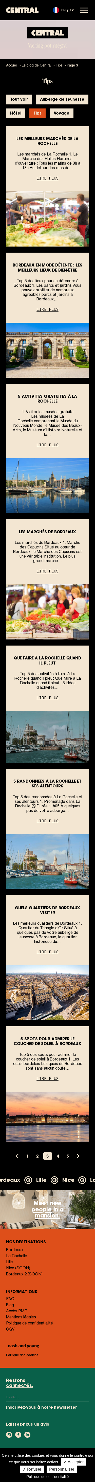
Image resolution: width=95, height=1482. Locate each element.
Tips (59, 65)
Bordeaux (14, 1249)
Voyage (61, 113)
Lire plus (47, 178)
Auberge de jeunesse (62, 99)
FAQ (10, 1298)
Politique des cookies (22, 1355)
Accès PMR (16, 1311)
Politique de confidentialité (29, 1323)
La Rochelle (16, 1255)
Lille (9, 1261)
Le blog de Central (36, 65)
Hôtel (15, 113)
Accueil (11, 65)
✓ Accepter (74, 1462)
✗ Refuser (32, 1469)
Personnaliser (61, 1469)
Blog (10, 1304)
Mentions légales (21, 1317)
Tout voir (19, 99)
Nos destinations (26, 1241)
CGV (10, 1329)
